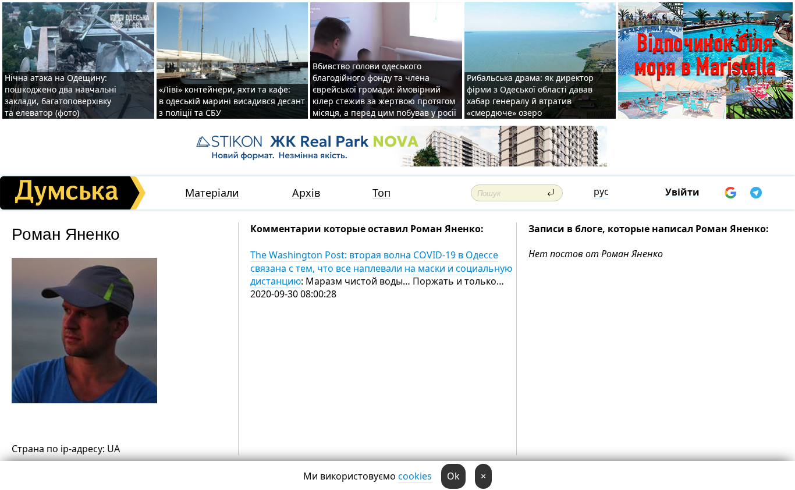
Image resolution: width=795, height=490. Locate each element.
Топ (381, 192)
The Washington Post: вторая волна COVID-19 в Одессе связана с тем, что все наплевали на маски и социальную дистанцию (381, 267)
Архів (306, 192)
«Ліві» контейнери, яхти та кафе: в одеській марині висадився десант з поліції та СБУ (232, 101)
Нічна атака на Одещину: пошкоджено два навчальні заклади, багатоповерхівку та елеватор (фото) (60, 95)
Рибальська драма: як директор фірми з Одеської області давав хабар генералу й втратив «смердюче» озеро (530, 95)
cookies (415, 476)
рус (601, 191)
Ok (453, 476)
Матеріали (212, 192)
